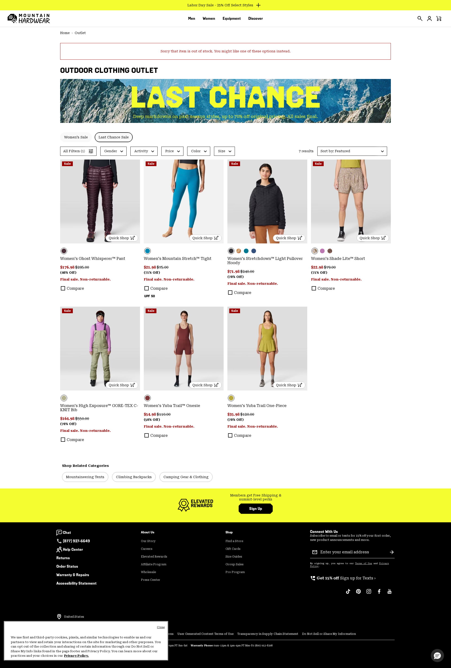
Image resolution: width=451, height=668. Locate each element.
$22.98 (317, 267)
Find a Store (234, 541)
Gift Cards (233, 549)
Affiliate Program (153, 564)
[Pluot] (184, 349)
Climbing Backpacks (134, 477)
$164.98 (67, 418)
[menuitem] (191, 18)
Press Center (150, 580)
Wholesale (148, 572)
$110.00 (164, 414)
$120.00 (247, 414)
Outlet (80, 33)
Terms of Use (363, 563)
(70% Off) (235, 277)
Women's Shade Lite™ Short (338, 258)
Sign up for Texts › (343, 578)
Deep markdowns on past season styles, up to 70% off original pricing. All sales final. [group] (225, 116)
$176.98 (67, 267)
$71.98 (233, 271)
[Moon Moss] (267, 349)
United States (74, 616)
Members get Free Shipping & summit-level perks (255, 497)
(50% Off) (152, 420)
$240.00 (247, 271)
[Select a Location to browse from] (59, 617)
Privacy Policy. (76, 655)
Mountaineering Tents (85, 477)
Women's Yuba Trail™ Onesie (172, 405)
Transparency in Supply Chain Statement (267, 634)
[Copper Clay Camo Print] (238, 251)
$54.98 (150, 414)
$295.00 (82, 267)
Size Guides (234, 556)
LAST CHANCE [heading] (225, 97)
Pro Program (235, 572)
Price (169, 151)
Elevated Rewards (154, 556)
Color (196, 151)
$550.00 (82, 418)
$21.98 (150, 267)
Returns (63, 558)
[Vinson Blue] (184, 201)
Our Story (148, 541)
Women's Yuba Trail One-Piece (257, 405)
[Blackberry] (100, 201)
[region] (86, 640)
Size (221, 151)
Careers (146, 549)
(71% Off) (152, 272)
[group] (256, 497)
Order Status (67, 566)
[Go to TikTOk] (348, 594)
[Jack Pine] (246, 251)
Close (161, 627)
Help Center (73, 549)
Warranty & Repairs (72, 575)
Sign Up (255, 508)
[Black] (267, 201)
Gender (110, 151)
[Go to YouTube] (389, 594)
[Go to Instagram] (369, 594)
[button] (352, 151)
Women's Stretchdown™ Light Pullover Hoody (265, 260)
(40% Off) (68, 272)
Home (65, 33)
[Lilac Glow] (322, 251)
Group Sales (235, 564)
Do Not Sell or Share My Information (329, 634)
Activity (141, 151)
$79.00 (330, 267)
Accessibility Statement (76, 583)
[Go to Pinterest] (358, 594)
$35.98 (233, 414)
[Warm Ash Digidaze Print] (330, 251)
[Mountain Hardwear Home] (29, 18)
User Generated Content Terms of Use (205, 634)
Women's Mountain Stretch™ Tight (177, 258)
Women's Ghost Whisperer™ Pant (92, 258)
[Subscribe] (392, 552)
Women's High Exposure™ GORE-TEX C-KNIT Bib (99, 407)
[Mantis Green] (100, 349)
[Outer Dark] (253, 251)
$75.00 (162, 267)
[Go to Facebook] (379, 594)
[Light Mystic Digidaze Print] (351, 201)
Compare (75, 288)
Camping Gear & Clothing (186, 477)
